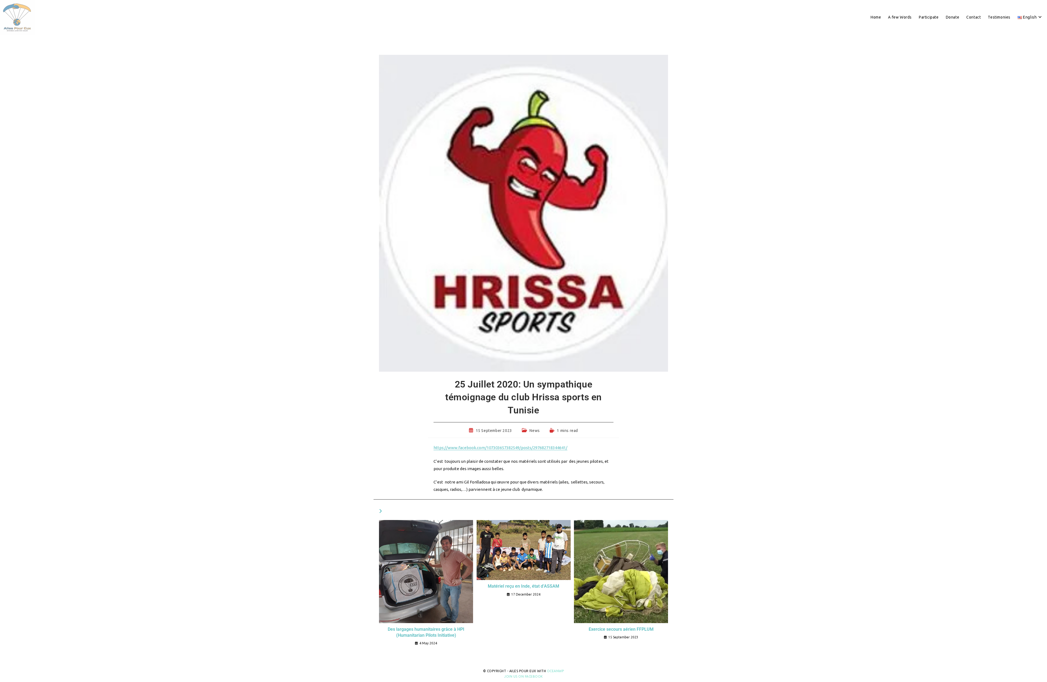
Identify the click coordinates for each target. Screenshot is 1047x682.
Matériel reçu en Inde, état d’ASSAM (523, 586)
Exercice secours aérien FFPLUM (621, 629)
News (534, 430)
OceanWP (555, 671)
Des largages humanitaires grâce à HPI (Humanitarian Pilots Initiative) (426, 632)
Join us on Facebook (523, 676)
